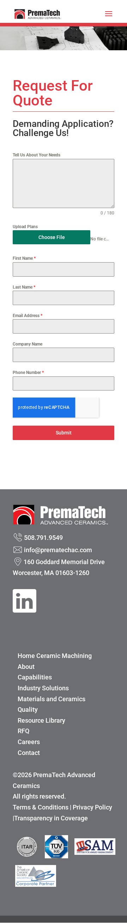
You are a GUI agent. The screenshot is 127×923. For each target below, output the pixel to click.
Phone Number (28, 372)
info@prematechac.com (58, 550)
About (26, 666)
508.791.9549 (43, 537)
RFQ (23, 731)
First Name (24, 258)
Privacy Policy (92, 807)
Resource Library (41, 720)
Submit (64, 432)
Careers (29, 742)
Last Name (24, 287)
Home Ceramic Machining (55, 655)
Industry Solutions (43, 688)
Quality (28, 709)
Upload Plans (25, 226)
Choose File (51, 237)
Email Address (27, 315)
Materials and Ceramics (51, 699)
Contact (29, 752)
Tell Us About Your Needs (36, 155)
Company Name (27, 344)
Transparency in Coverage (51, 818)
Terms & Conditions (40, 807)
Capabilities (35, 677)
